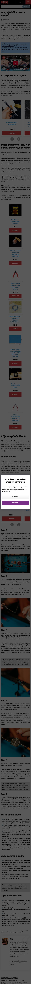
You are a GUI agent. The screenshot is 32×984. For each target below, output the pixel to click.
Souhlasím (15, 502)
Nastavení (15, 496)
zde (9, 491)
